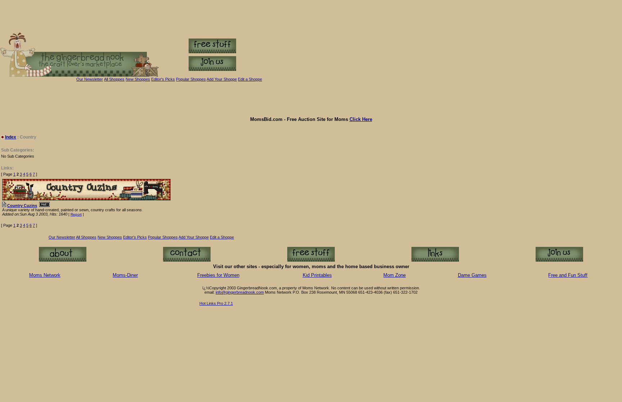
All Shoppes (114, 79)
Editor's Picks (163, 79)
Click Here (361, 119)
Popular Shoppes (191, 79)
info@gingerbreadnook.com (240, 292)
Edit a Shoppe (250, 79)
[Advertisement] (311, 99)
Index (10, 137)
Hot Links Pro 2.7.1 (216, 303)
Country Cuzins (22, 205)
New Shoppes (138, 79)
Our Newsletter (89, 79)
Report (76, 214)
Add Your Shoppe (194, 237)
